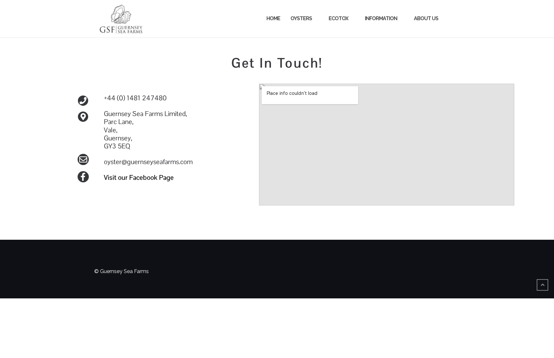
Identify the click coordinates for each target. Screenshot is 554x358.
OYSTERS (301, 18)
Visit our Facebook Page (139, 177)
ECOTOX (338, 18)
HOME (273, 18)
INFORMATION (381, 18)
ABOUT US (426, 18)
